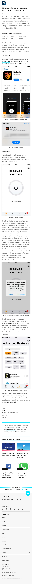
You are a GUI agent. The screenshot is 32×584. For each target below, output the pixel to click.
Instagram (6, 509)
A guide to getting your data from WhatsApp (22, 475)
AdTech (4, 417)
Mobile (21, 38)
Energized (9, 332)
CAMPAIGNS (5, 529)
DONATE (4, 545)
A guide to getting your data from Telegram (22, 455)
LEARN (3, 533)
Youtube (22, 509)
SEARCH (4, 518)
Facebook (2, 509)
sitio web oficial (11, 402)
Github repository (11, 430)
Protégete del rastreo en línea (10, 412)
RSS (14, 509)
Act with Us (8, 489)
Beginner (4, 38)
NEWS (3, 522)
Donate (18, 489)
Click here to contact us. (8, 575)
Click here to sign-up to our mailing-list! (11, 499)
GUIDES (4, 525)
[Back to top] (28, 493)
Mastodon (10, 509)
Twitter (18, 509)
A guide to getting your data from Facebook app (7, 475)
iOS (12, 38)
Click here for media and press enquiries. (12, 578)
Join (26, 489)
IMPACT (4, 537)
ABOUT (4, 541)
